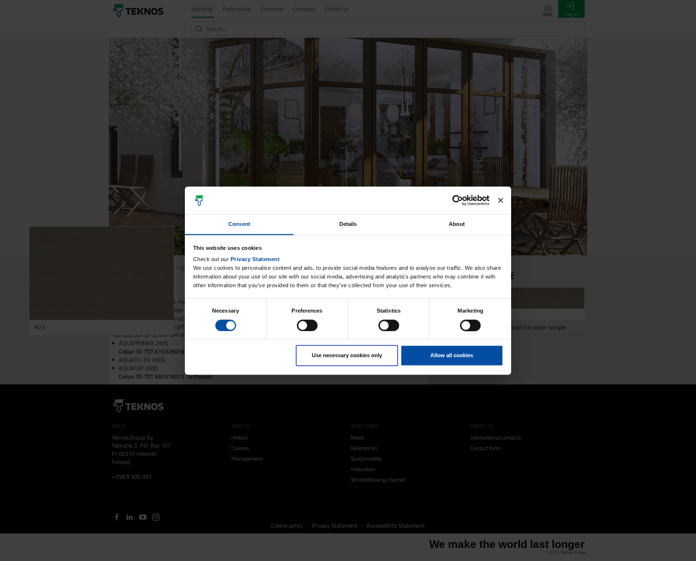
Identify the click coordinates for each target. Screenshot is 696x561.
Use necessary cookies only (347, 355)
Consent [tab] (239, 224)
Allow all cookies (451, 355)
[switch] (307, 325)
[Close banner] (500, 200)
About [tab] (457, 224)
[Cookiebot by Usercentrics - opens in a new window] (457, 200)
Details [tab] (348, 224)
